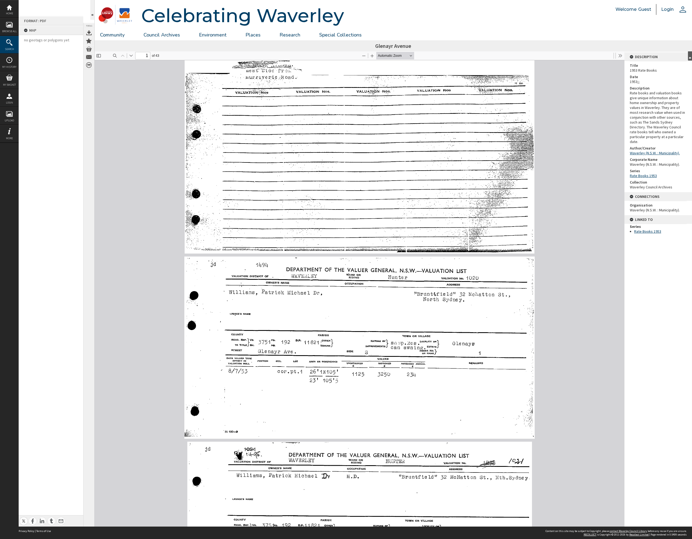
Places (253, 35)
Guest (644, 9)
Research (290, 35)
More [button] (9, 138)
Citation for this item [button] (89, 65)
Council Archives (162, 35)
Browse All (9, 31)
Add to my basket (89, 49)
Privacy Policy (26, 531)
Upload (9, 120)
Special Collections (340, 35)
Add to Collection (89, 41)
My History (9, 67)
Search (9, 49)
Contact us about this (89, 57)
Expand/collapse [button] (690, 56)
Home (9, 13)
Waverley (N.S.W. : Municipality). (655, 153)
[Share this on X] (23, 518)
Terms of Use (43, 531)
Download (89, 33)
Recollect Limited (639, 534)
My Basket (9, 84)
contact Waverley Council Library (628, 531)
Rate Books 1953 (643, 175)
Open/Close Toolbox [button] (92, 10)
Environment (213, 35)
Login (9, 102)
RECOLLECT (590, 534)
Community (112, 35)
